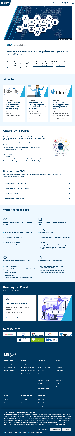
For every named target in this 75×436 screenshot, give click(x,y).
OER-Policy (43, 242)
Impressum (23, 432)
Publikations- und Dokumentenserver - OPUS (17, 245)
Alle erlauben (67, 429)
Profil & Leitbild (42, 364)
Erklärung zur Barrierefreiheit (45, 406)
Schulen (23, 402)
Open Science (11, 68)
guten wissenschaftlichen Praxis (43, 66)
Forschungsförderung (10, 230)
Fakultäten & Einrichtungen (44, 367)
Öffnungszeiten (59, 386)
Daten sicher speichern (12, 193)
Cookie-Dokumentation (35, 432)
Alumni (23, 406)
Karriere (40, 377)
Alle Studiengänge (8, 364)
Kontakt (57, 383)
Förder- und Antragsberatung (28, 370)
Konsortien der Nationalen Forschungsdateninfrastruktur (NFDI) (20, 269)
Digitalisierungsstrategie (46, 232)
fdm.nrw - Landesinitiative (12, 266)
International (41, 370)
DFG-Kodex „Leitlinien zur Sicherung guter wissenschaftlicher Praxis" (51, 267)
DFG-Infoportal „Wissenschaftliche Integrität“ (52, 270)
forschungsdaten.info (11, 272)
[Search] (63, 3)
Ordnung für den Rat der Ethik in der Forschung (53, 245)
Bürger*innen (24, 399)
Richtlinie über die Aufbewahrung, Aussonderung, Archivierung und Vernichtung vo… (53, 248)
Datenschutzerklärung (11, 432)
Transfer (40, 373)
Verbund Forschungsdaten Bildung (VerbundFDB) (18, 277)
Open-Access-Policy (45, 240)
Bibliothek (58, 364)
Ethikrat (7, 235)
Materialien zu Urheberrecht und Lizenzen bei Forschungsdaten (52, 273)
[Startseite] (10, 354)
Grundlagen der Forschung (47, 230)
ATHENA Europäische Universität (43, 384)
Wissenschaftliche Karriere (27, 367)
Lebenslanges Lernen (9, 377)
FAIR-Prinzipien (60, 66)
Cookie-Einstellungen (42, 429)
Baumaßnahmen (59, 380)
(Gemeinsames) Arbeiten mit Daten (17, 188)
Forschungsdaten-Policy (46, 235)
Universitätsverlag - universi (12, 242)
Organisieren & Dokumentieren (15, 183)
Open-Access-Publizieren (11, 240)
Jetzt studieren (52, 2)
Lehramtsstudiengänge (9, 367)
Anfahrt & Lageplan (60, 377)
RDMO (19, 149)
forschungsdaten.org (10, 275)
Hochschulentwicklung (43, 388)
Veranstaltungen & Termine (62, 373)
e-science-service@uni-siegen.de (34, 161)
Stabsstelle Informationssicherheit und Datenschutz (19, 232)
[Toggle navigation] (72, 2)
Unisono (6, 399)
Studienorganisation (9, 370)
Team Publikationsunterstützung (14, 237)
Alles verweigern (55, 429)
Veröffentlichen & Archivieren (15, 198)
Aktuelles (6, 406)
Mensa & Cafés (59, 367)
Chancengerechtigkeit (43, 380)
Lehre (5, 373)
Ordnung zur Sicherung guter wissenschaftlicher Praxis (55, 237)
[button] (67, 3)
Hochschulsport (59, 370)
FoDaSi (38, 158)
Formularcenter (8, 402)
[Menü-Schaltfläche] (70, 3)
